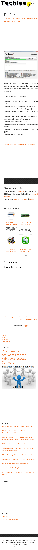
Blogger (25, 326)
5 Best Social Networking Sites (11, 468)
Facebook (24, 199)
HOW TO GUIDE (27, 19)
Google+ (17, 199)
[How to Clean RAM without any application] (25, 219)
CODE (8, 19)
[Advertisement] (21, 37)
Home (35, 317)
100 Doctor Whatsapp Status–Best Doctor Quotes (18, 426)
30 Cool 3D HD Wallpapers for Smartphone (15, 463)
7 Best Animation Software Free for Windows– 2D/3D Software (14, 356)
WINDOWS (15, 21)
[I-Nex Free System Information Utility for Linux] (11, 244)
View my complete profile (10, 519)
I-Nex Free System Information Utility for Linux (11, 249)
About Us (5, 337)
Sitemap (10, 542)
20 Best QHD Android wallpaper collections (15, 444)
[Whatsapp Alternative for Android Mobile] (25, 244)
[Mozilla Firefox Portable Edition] (11, 219)
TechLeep (21, 191)
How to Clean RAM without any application (25, 225)
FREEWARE (16, 19)
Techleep (7, 517)
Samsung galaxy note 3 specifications (19, 317)
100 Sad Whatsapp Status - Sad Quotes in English (18, 455)
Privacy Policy (6, 339)
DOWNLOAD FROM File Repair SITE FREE (19, 144)
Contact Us (6, 341)
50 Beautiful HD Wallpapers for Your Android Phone (18, 459)
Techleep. (27, 547)
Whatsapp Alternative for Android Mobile (25, 249)
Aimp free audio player (28, 319)
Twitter (31, 199)
